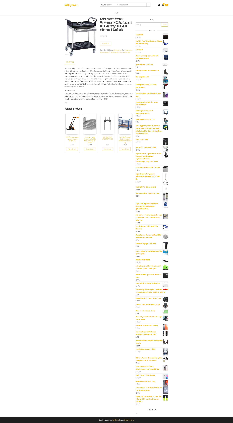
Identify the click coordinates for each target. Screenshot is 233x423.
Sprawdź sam (105, 43)
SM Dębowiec (71, 5)
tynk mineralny (127, 52)
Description (70, 62)
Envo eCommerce (129, 420)
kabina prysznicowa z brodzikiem (107, 52)
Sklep (116, 13)
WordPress (116, 420)
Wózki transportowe (117, 50)
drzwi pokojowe (128, 50)
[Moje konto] (159, 4)
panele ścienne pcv (119, 52)
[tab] (71, 62)
